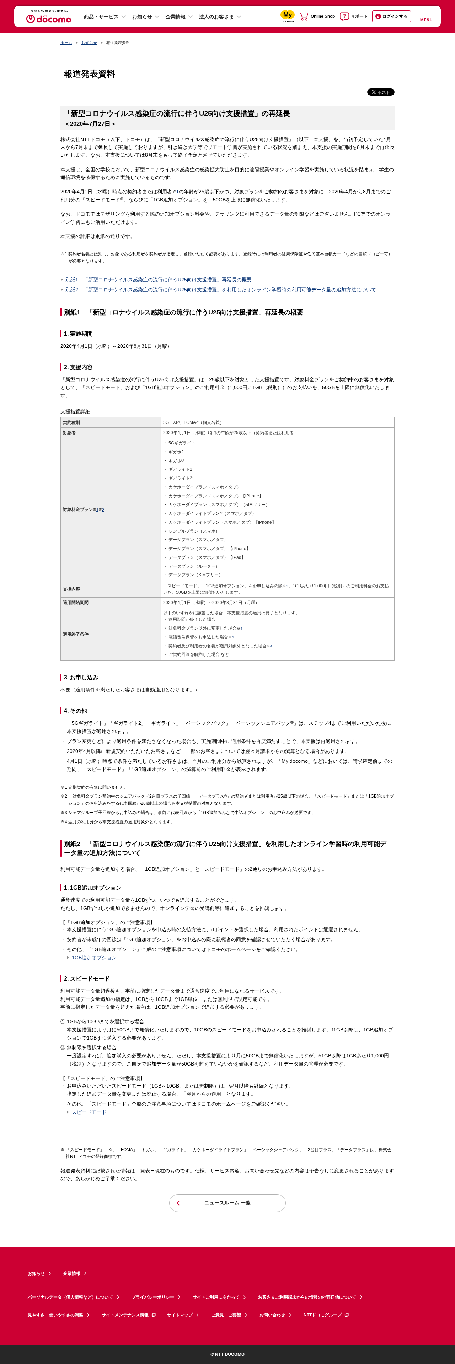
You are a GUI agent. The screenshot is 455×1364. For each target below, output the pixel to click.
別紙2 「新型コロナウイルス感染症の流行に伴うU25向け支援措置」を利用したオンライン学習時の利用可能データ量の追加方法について (220, 289)
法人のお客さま (216, 17)
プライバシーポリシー (153, 1297)
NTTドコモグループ (323, 1314)
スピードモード (89, 1112)
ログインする (395, 16)
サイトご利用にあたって (216, 1297)
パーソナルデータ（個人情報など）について (70, 1297)
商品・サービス (101, 17)
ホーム (66, 43)
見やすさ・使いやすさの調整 (55, 1314)
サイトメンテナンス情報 (125, 1314)
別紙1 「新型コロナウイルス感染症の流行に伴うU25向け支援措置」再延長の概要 (158, 279)
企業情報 (176, 17)
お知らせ (142, 17)
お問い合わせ (272, 1314)
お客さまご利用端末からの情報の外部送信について (307, 1297)
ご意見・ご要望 (226, 1314)
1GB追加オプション (94, 957)
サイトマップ (180, 1314)
